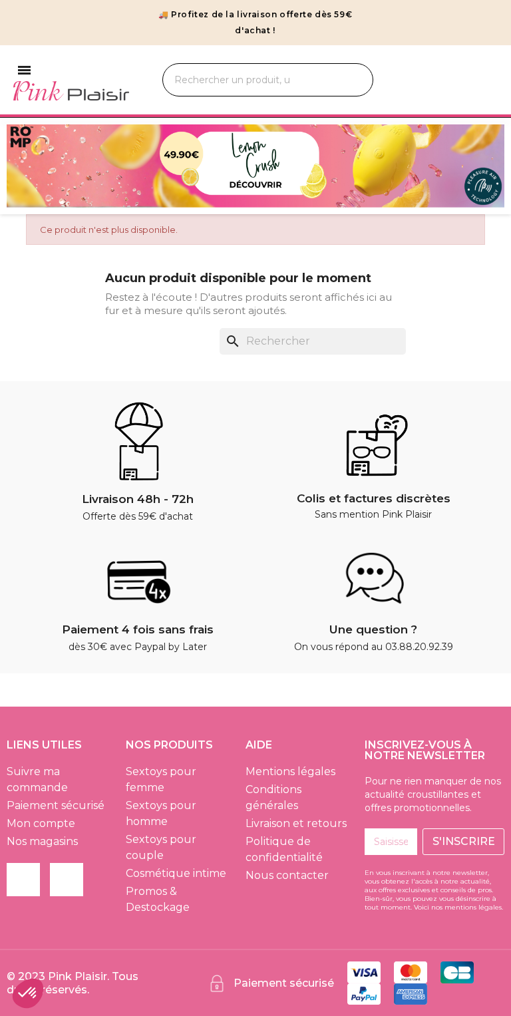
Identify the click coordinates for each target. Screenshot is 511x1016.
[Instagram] (66, 879)
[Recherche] (348, 80)
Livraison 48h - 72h (138, 499)
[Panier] (485, 80)
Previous (26, 166)
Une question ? (373, 629)
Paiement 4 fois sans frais (138, 629)
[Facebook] (23, 879)
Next (484, 166)
